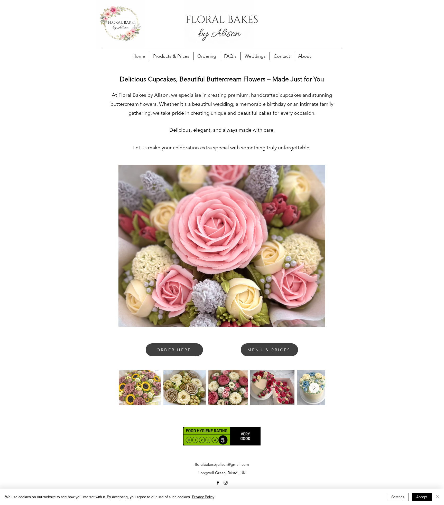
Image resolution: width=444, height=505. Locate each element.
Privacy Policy (203, 496)
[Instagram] (225, 482)
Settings (397, 496)
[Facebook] (217, 482)
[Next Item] (314, 388)
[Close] (438, 497)
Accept (421, 496)
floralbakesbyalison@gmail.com (222, 464)
